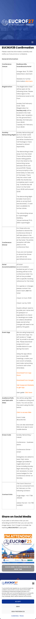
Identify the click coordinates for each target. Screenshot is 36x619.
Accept (18, 601)
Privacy (22, 615)
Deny (18, 606)
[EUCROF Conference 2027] (18, 25)
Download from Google (25, 380)
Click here (28, 392)
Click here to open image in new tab (18, 568)
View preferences (18, 611)
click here (28, 81)
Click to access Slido (24, 412)
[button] (33, 583)
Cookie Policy (15, 615)
